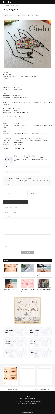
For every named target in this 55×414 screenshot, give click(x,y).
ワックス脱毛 (24, 178)
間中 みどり (11, 178)
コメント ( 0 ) (15, 202)
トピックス (37, 389)
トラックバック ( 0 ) (39, 202)
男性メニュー (18, 389)
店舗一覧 (12, 389)
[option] (10, 375)
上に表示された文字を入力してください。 (11, 248)
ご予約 (47, 389)
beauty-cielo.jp (17, 163)
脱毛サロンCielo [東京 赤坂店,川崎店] (24, 156)
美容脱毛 (29, 178)
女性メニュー (25, 389)
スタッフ (31, 389)
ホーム (7, 389)
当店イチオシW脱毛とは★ (26, 382)
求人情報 (43, 389)
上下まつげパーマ (9, 382)
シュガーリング (19, 178)
